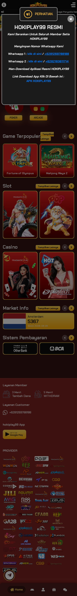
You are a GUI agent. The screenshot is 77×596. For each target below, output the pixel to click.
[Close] (70, 19)
